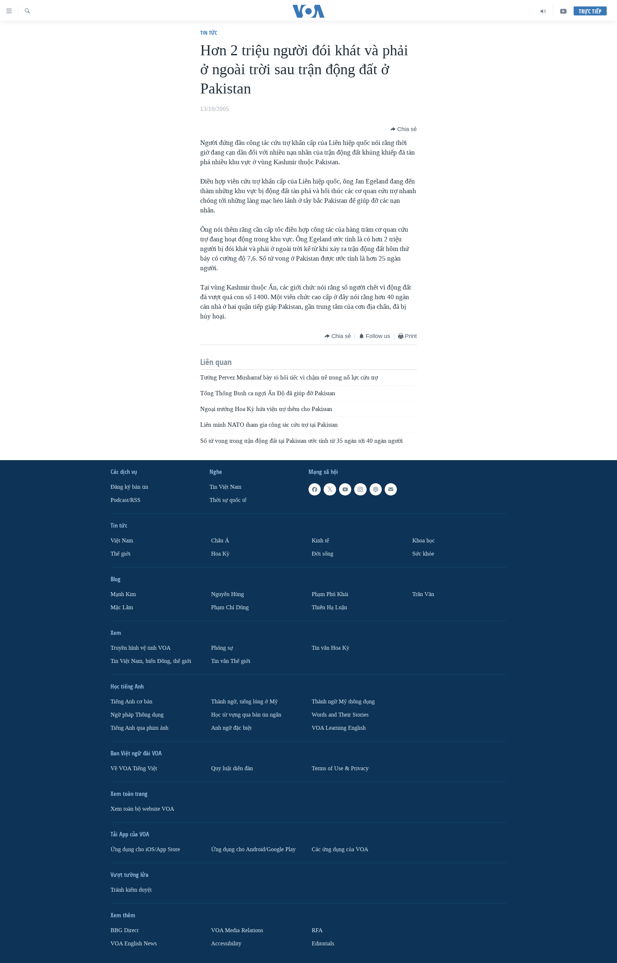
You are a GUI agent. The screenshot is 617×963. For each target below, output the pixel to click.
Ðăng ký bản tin (129, 487)
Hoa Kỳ (220, 553)
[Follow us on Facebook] (314, 489)
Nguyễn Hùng (227, 594)
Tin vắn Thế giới (230, 661)
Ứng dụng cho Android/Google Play (253, 849)
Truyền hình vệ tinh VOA (141, 648)
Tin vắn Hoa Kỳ (330, 648)
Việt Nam (122, 540)
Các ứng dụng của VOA (340, 849)
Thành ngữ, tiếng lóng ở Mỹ (244, 701)
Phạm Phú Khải (330, 594)
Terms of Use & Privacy (340, 768)
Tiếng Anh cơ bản (131, 701)
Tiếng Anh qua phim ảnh (139, 728)
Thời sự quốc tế (228, 500)
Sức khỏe (423, 553)
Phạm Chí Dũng (230, 607)
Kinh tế (320, 540)
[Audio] (543, 11)
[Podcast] (376, 489)
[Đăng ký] (391, 489)
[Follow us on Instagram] (360, 489)
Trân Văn (423, 594)
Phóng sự (222, 648)
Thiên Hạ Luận (329, 607)
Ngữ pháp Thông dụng (137, 714)
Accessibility (226, 943)
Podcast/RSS (125, 500)
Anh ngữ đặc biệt (231, 728)
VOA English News (134, 943)
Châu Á (220, 540)
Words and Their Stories (340, 714)
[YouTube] (563, 11)
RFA (317, 930)
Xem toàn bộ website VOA (142, 809)
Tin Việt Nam (225, 487)
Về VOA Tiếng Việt (134, 768)
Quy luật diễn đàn (232, 768)
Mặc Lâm (122, 607)
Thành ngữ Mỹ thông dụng (343, 701)
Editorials (323, 943)
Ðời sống (322, 553)
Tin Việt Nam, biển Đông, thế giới (151, 661)
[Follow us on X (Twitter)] (330, 489)
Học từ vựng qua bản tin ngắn (246, 714)
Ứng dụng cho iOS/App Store (145, 849)
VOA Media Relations (237, 930)
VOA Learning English (339, 728)
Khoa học (423, 540)
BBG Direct (125, 930)
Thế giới (120, 553)
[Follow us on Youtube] (345, 489)
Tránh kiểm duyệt (131, 890)
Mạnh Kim (123, 594)
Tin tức (208, 32)
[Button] (403, 129)
